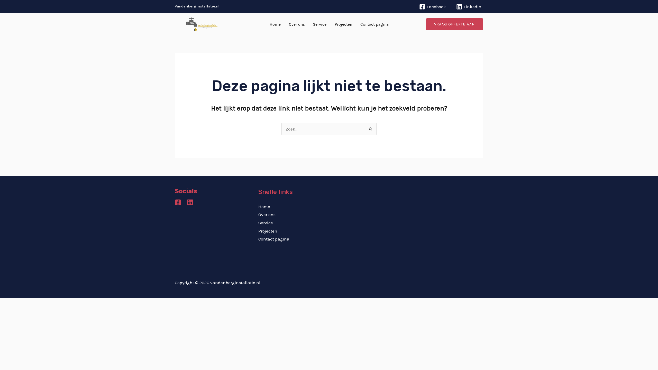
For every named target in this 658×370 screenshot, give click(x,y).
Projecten (343, 24)
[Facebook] (178, 202)
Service (319, 24)
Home (275, 24)
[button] (454, 24)
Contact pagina (374, 24)
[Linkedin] (190, 202)
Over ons (297, 24)
